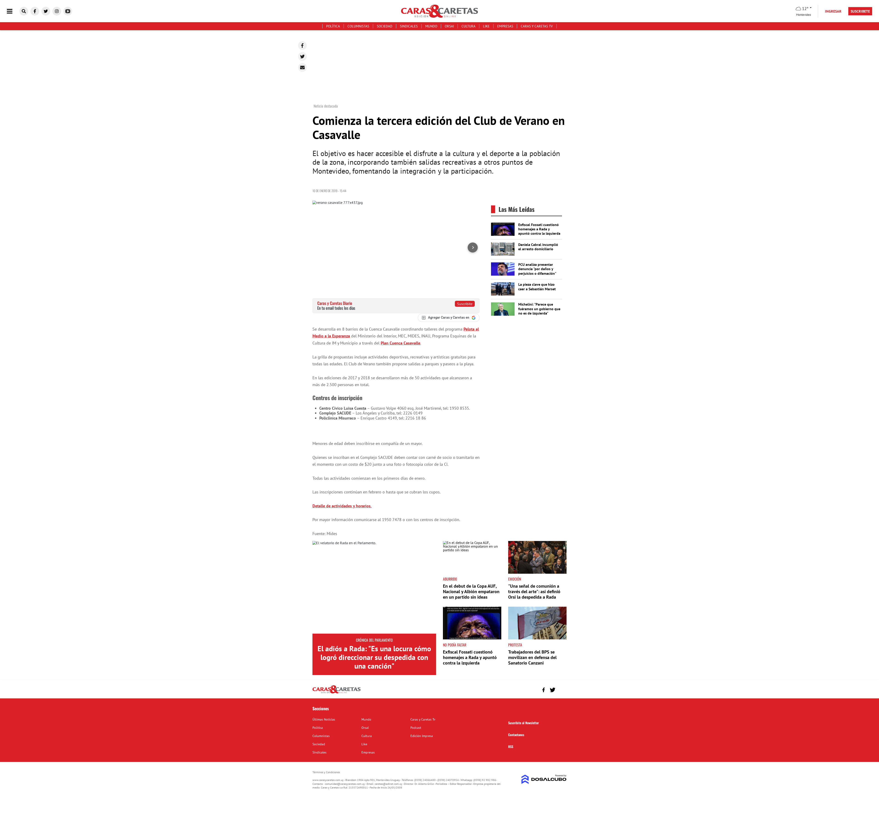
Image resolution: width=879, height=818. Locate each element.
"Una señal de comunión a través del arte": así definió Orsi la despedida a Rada (534, 591)
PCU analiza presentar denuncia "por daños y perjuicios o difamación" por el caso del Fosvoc (537, 271)
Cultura (468, 26)
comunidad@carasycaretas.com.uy (345, 784)
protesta (515, 645)
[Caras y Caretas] (336, 693)
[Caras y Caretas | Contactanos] (561, 689)
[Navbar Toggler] (13, 11)
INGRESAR (833, 11)
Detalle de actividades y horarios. (342, 506)
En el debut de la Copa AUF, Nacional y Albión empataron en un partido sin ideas (471, 591)
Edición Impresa (421, 736)
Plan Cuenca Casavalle (400, 343)
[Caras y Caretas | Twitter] (45, 11)
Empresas (505, 26)
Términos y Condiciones (326, 772)
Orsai (449, 26)
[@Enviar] (302, 67)
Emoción (514, 579)
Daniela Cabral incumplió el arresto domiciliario (538, 246)
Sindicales (409, 26)
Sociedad (384, 26)
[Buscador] (23, 11)
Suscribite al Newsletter (523, 722)
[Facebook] (302, 45)
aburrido (450, 579)
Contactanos (516, 734)
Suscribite (464, 303)
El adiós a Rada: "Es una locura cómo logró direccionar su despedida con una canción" (374, 657)
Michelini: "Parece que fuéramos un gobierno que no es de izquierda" (539, 308)
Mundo (431, 26)
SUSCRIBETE (860, 11)
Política (333, 26)
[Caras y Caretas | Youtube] (67, 11)
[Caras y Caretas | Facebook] (34, 11)
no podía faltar (454, 645)
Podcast (415, 728)
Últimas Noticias (323, 719)
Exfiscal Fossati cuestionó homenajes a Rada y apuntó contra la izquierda (539, 229)
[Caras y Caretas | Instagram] (56, 11)
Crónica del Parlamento (374, 640)
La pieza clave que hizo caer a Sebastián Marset (537, 286)
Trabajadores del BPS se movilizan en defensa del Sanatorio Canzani (532, 657)
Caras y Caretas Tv (537, 26)
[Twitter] (302, 56)
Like (486, 26)
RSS (510, 746)
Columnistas (358, 26)
